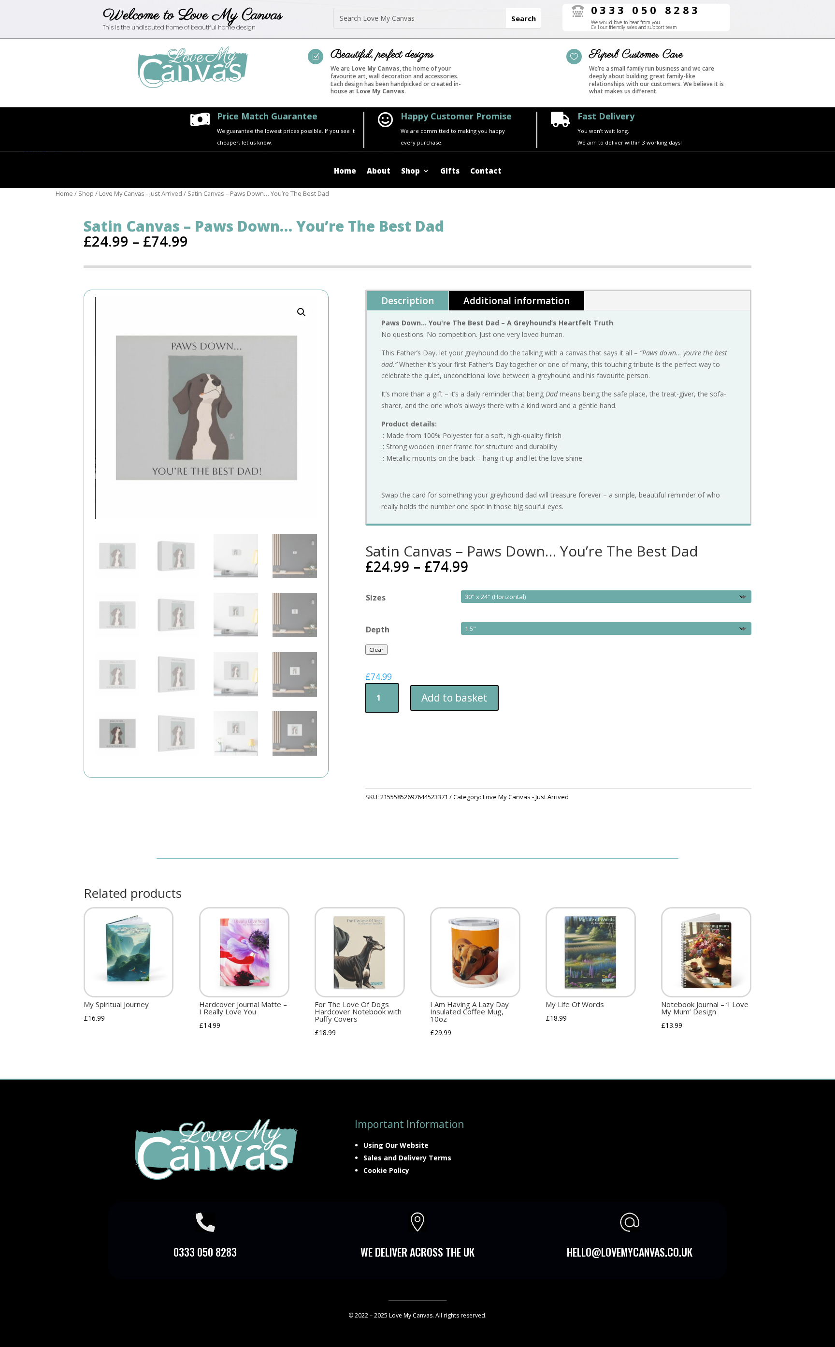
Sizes (376, 597)
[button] (301, 312)
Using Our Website (396, 1145)
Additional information (516, 300)
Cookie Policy (386, 1170)
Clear (376, 649)
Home (345, 171)
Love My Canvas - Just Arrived (140, 193)
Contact (486, 171)
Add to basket (454, 697)
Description (407, 300)
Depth (377, 629)
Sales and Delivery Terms (407, 1157)
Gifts (450, 171)
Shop (410, 171)
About (378, 171)
